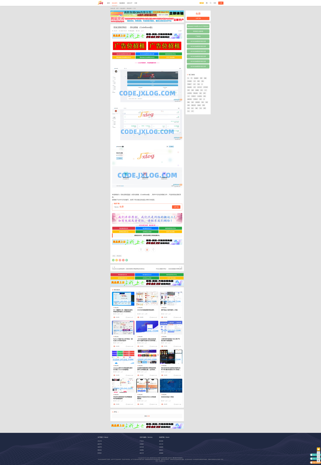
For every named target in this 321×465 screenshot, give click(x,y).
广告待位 (198, 36)
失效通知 (142, 450)
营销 (203, 102)
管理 (189, 90)
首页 (108, 3)
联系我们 (100, 453)
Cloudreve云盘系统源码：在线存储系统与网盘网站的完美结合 (128, 268)
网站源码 (132, 30)
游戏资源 (198, 102)
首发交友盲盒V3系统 (167, 397)
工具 (195, 81)
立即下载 (176, 207)
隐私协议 (100, 450)
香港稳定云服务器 (198, 31)
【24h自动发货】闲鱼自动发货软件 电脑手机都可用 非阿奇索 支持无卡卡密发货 (147, 339)
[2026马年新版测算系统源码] (147, 299)
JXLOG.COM (164, 457)
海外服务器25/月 (123, 228)
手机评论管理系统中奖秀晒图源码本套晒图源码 (122, 397)
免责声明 (100, 447)
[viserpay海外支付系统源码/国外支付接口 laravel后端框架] (123, 357)
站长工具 (161, 444)
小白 (189, 96)
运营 (195, 87)
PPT (193, 111)
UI (204, 99)
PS (188, 78)
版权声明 (100, 444)
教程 (199, 81)
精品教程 (122, 3)
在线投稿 (161, 447)
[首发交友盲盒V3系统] (171, 386)
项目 (201, 93)
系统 (128, 194)
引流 (201, 108)
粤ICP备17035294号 (177, 457)
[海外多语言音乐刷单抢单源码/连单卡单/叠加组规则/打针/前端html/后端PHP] (171, 357)
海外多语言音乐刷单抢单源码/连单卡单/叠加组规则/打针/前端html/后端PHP (170, 368)
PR (191, 78)
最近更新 (161, 441)
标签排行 (161, 450)
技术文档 (142, 447)
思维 (189, 105)
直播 (193, 90)
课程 (201, 78)
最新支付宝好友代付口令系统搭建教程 (146, 397)
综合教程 (190, 81)
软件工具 (200, 87)
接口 (193, 108)
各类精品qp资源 (147, 231)
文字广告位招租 (170, 57)
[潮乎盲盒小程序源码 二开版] (171, 299)
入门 (206, 90)
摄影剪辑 (190, 99)
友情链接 (161, 453)
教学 (205, 93)
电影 (197, 108)
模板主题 (194, 105)
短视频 (197, 90)
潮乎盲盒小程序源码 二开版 (169, 310)
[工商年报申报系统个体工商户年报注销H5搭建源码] (171, 328)
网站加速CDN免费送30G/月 (123, 57)
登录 (148, 416)
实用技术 (194, 96)
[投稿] (207, 3)
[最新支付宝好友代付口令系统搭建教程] (147, 386)
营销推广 (190, 84)
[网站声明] (147, 218)
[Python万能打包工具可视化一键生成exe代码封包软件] (123, 328)
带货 (189, 108)
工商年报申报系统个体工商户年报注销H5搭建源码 (170, 339)
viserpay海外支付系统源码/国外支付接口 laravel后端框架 (123, 368)
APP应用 (206, 87)
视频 (205, 78)
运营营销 (190, 93)
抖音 (202, 90)
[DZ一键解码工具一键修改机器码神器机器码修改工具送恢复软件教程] (123, 299)
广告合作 (142, 441)
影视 (204, 105)
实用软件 (196, 99)
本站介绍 (100, 441)
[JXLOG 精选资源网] (100, 3)
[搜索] (210, 3)
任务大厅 (129, 3)
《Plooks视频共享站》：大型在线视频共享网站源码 (168, 268)
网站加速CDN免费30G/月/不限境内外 (198, 26)
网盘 (189, 102)
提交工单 (142, 453)
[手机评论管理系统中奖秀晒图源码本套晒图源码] (123, 386)
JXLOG (115, 30)
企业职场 (200, 96)
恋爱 (205, 108)
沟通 (207, 102)
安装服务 (142, 444)
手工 (189, 111)
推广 (181, 30)
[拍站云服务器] (147, 36)
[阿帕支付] (147, 19)
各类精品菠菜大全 (123, 231)
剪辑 (205, 96)
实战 (199, 84)
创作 (201, 99)
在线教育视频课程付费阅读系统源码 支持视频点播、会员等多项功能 (146, 368)
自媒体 (199, 105)
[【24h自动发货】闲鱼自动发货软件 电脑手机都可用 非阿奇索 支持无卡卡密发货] (147, 328)
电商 (193, 102)
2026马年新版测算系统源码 (145, 310)
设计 (195, 84)
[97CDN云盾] (147, 13)
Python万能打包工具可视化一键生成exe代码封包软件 (123, 339)
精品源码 (114, 3)
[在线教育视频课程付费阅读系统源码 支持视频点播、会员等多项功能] (147, 357)
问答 (136, 3)
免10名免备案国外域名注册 (124, 54)
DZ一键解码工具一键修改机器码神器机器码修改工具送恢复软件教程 (122, 310)
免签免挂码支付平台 (170, 54)
